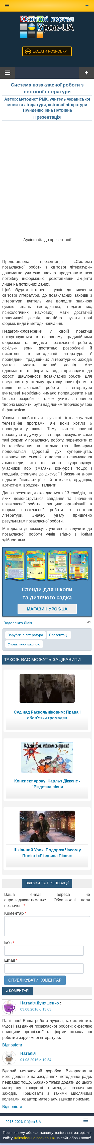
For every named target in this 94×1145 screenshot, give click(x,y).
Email (10, 960)
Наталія (28, 1053)
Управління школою (24, 644)
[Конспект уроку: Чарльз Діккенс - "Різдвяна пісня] (47, 757)
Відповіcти (12, 1045)
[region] (47, 566)
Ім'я (9, 943)
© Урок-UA (23, 1122)
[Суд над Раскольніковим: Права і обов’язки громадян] (47, 688)
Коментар (15, 913)
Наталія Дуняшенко (39, 1003)
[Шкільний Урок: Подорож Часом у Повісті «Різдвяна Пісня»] (47, 826)
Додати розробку (50, 51)
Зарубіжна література (25, 635)
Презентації (58, 635)
